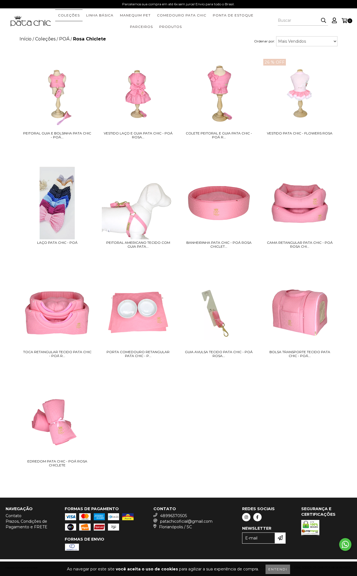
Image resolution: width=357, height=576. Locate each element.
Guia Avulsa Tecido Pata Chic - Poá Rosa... (219, 354)
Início (26, 39)
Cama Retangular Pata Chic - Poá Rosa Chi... (300, 245)
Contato (13, 515)
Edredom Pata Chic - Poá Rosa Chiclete (57, 463)
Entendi (277, 569)
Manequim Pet (135, 15)
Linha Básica (100, 15)
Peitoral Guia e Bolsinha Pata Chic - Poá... (57, 135)
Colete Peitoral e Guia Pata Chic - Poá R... (219, 135)
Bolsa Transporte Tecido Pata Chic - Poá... (299, 354)
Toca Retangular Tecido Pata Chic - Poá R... (57, 354)
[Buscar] (323, 21)
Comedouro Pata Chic (181, 15)
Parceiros (141, 27)
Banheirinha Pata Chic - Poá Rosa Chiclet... (219, 245)
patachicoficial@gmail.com (186, 521)
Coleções (69, 15)
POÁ (64, 39)
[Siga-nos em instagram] (246, 517)
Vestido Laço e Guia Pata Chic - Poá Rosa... (138, 135)
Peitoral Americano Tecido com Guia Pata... (138, 245)
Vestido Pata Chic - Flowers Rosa (299, 133)
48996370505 (173, 515)
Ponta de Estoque (233, 15)
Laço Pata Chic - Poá (57, 243)
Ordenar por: (264, 41)
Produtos (170, 27)
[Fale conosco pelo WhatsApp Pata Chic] (345, 544)
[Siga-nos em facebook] (257, 517)
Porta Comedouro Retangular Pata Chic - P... (138, 354)
